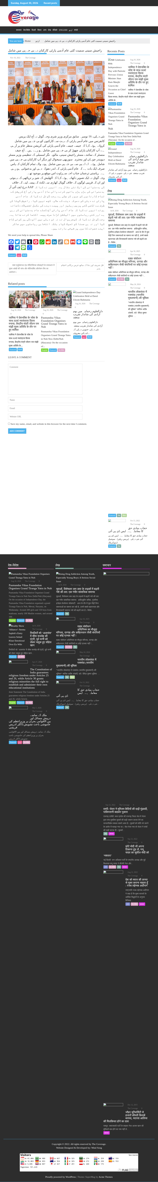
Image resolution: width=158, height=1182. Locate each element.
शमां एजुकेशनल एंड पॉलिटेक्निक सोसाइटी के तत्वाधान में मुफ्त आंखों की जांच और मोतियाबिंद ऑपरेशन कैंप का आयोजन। (31, 268)
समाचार (19, 30)
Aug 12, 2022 (132, 872)
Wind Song (96, 1148)
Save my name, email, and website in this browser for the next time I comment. (49, 424)
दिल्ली (34, 30)
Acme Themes (106, 1177)
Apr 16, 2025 (135, 251)
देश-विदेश (26, 30)
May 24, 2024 (135, 284)
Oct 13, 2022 (135, 521)
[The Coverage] (11, 29)
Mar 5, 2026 (36, 708)
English (63, 30)
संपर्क (76, 30)
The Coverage (30, 58)
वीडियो (55, 30)
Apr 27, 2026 (37, 662)
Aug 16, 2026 (15, 310)
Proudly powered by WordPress (60, 1177)
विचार (39, 30)
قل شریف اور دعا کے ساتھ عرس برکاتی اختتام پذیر (82, 267)
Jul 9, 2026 (36, 626)
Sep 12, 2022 (110, 805)
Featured (12, 255)
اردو (70, 30)
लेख (49, 30)
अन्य (44, 30)
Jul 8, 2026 (114, 211)
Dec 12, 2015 (132, 1105)
